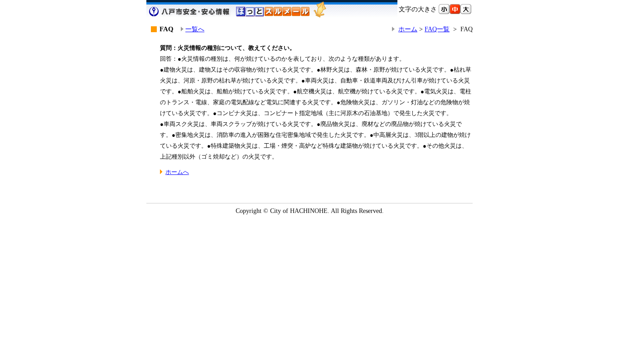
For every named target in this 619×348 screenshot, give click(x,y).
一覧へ (194, 29)
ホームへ (177, 172)
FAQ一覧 (437, 29)
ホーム (407, 29)
